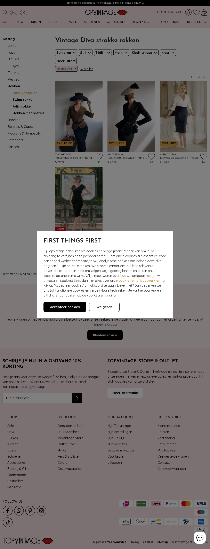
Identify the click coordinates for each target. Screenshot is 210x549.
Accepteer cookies (65, 307)
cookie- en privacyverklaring (141, 280)
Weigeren (104, 307)
